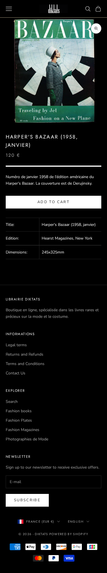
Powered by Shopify (68, 534)
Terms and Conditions (25, 363)
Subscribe (27, 500)
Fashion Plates (19, 420)
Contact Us (15, 373)
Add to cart (53, 202)
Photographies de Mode (27, 439)
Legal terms (16, 345)
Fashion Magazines (22, 429)
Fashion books (19, 411)
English (76, 521)
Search (12, 401)
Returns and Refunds (24, 354)
